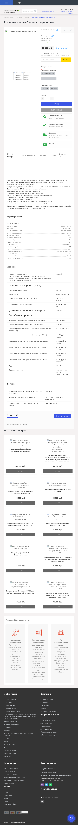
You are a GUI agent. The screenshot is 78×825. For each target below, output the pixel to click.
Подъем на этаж (9, 771)
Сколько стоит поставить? (13, 711)
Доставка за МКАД (10, 774)
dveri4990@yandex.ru (48, 772)
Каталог (43, 708)
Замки (6, 798)
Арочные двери (46, 723)
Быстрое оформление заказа (14, 780)
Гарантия (7, 727)
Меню (6, 741)
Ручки (6, 792)
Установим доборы (56, 124)
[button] (66, 9)
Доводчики (8, 795)
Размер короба (46, 85)
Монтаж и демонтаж (11, 769)
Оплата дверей (9, 705)
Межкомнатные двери (48, 711)
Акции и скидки (9, 744)
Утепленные (45, 705)
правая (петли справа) (48, 79)
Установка (42, 155)
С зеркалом (44, 702)
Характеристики (28, 155)
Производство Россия (48, 720)
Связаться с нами (10, 753)
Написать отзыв (62, 416)
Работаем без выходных (49, 735)
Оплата (51, 143)
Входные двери (8, 17)
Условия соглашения (11, 724)
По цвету (19, 17)
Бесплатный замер (10, 721)
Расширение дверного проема (14, 777)
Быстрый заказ (56, 110)
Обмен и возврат (10, 708)
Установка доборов (10, 804)
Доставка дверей (10, 699)
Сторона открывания (48, 70)
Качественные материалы (50, 738)
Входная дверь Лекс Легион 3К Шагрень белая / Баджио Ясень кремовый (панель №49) (57, 595)
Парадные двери (46, 726)
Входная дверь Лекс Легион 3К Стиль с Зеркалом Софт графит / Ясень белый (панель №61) (58, 559)
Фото (5, 747)
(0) (57, 30)
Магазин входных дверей (49, 732)
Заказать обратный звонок (67, 12)
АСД (52, 36)
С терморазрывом (47, 699)
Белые (27, 17)
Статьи (6, 738)
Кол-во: (43, 95)
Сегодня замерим (55, 116)
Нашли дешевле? (62, 48)
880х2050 (54, 89)
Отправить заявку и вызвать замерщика (56, 775)
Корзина (7, 730)
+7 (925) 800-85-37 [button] (48, 769)
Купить (66, 59)
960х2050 (45, 89)
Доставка (52, 133)
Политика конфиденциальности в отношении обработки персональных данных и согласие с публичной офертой (20, 716)
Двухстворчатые (46, 729)
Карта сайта (8, 756)
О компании (8, 702)
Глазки (6, 801)
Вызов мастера (9, 783)
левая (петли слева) (48, 73)
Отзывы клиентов (10, 750)
